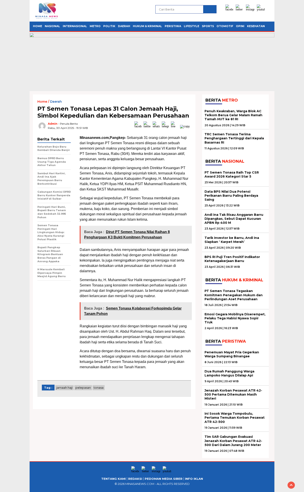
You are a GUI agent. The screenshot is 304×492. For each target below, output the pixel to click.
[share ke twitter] (148, 126)
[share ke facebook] (139, 126)
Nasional (52, 26)
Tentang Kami (113, 478)
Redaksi (135, 478)
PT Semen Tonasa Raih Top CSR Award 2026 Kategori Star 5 (232, 174)
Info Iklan (194, 478)
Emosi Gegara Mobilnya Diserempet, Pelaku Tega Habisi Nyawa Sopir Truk (235, 318)
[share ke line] (175, 126)
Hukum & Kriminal (147, 26)
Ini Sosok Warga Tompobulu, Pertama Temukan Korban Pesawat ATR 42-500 (235, 418)
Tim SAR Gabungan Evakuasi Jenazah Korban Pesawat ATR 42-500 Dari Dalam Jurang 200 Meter (233, 441)
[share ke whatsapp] (157, 126)
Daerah (124, 26)
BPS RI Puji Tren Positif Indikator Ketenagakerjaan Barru (232, 259)
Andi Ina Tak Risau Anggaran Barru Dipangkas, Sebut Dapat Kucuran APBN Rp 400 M (234, 219)
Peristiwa (173, 26)
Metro (95, 26)
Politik (109, 26)
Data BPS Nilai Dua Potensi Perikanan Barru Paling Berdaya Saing (231, 196)
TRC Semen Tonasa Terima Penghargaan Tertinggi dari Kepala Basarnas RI (234, 138)
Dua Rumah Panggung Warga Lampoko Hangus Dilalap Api (229, 373)
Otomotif (225, 26)
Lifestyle (191, 26)
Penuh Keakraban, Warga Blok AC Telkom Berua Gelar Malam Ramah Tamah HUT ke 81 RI (233, 115)
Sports (208, 26)
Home (37, 26)
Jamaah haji (64, 387)
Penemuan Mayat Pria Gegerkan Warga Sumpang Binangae (232, 354)
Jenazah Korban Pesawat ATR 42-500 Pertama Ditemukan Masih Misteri (233, 394)
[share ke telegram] (166, 126)
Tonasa (98, 387)
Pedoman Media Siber (163, 478)
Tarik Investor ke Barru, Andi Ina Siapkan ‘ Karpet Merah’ (232, 240)
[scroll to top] (291, 485)
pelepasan (83, 387)
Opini (240, 26)
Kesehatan (256, 26)
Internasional (75, 26)
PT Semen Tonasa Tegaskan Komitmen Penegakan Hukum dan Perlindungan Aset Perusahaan (234, 295)
